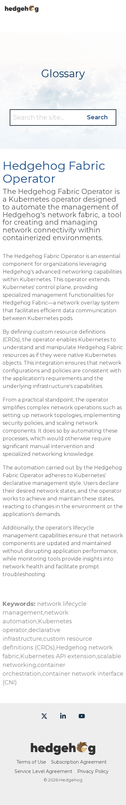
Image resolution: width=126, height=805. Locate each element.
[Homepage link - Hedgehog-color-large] (63, 751)
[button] (116, 6)
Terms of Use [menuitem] (31, 762)
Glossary (63, 73)
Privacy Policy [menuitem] (93, 771)
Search (97, 117)
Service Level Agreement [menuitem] (43, 771)
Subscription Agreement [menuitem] (79, 762)
